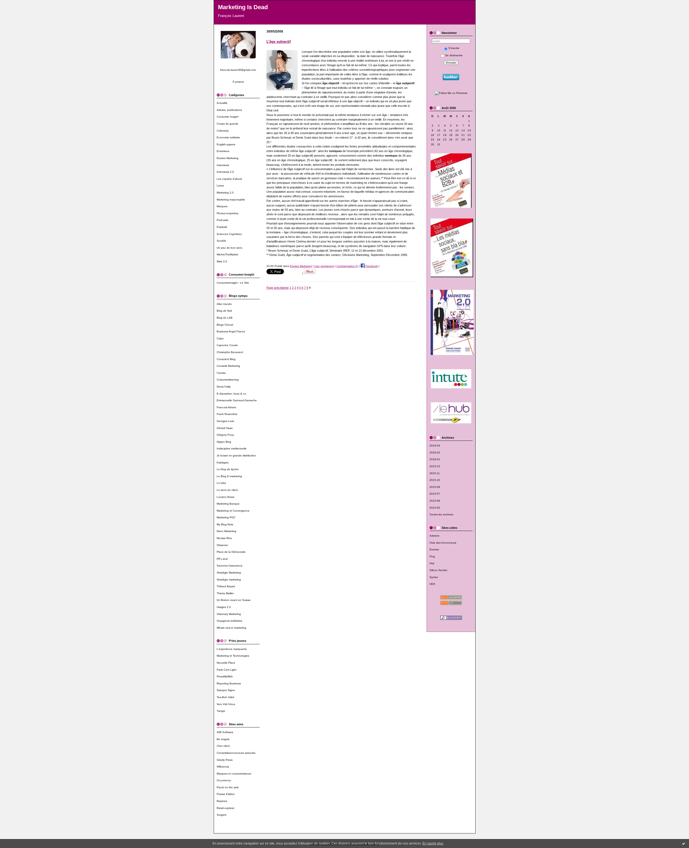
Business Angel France (231, 331)
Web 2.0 (222, 261)
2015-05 (435, 507)
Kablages (223, 462)
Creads (221, 372)
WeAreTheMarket (227, 254)
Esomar (434, 549)
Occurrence (224, 780)
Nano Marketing (226, 531)
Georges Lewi (225, 421)
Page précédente (277, 287)
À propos (238, 81)
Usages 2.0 (224, 607)
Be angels (223, 739)
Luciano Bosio (225, 496)
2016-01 (435, 459)
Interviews (223, 165)
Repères (222, 801)
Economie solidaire (228, 137)
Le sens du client (227, 489)
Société (221, 240)
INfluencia (223, 766)
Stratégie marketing (229, 579)
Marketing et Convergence (233, 510)
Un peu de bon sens (229, 247)
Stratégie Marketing (229, 572)
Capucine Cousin (227, 345)
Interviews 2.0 (225, 171)
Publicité (222, 227)
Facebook (371, 266)
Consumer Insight (227, 116)
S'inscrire (453, 48)
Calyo (220, 338)
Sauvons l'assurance (229, 565)
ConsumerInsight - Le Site (233, 282)
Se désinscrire (454, 55)
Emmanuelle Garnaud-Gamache (237, 400)
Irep (432, 563)
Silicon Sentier (438, 570)
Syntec (434, 577)
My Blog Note (225, 524)
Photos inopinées (227, 213)
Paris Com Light (226, 669)
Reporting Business (229, 683)
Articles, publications (229, 109)
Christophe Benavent (230, 352)
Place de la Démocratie (231, 551)
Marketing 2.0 (225, 192)
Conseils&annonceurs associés (236, 752)
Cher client (223, 745)
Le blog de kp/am (227, 469)
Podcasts (222, 220)
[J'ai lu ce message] (683, 843)
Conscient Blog (226, 359)
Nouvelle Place (226, 662)
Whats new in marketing (231, 627)
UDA (432, 583)
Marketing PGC (226, 517)
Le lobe (221, 482)
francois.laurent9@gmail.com (238, 69)
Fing (432, 556)
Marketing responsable (231, 199)
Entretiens (223, 151)
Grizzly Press (225, 759)
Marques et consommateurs (234, 773)
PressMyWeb (225, 676)
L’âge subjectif (278, 42)
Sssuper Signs (226, 690)
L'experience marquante (232, 649)
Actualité (222, 102)
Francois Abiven (226, 407)
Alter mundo (224, 303)
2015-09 (435, 486)
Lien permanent (324, 266)
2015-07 (435, 493)
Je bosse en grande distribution (236, 455)
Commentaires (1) (347, 266)
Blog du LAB (225, 317)
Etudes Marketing (227, 158)
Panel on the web (228, 787)
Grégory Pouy (225, 434)
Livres (220, 185)
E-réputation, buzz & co (231, 393)
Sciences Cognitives (229, 234)
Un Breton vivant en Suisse (234, 600)
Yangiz (221, 710)
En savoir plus (433, 843)
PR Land (222, 558)
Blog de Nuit (224, 310)
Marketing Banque (228, 503)
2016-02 (435, 452)
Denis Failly (224, 386)
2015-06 (435, 500)
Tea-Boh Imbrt (225, 697)
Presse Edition (226, 794)
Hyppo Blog (224, 441)
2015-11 (435, 473)
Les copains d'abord (229, 178)
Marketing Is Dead (243, 7)
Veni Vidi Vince (226, 704)
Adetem (434, 535)
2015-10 (435, 479)
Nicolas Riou (224, 538)
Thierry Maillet (225, 593)
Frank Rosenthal (227, 414)
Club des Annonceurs (443, 542)
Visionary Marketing (229, 614)
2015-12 (435, 466)
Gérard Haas (225, 428)
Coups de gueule (227, 123)
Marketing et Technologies (233, 655)
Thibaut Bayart (226, 586)
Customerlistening (228, 379)
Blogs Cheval (225, 324)
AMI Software (225, 732)
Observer (222, 545)
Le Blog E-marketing (229, 476)
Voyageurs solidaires (229, 620)
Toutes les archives (441, 514)
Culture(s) (223, 130)
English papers (226, 144)
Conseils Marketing (228, 365)
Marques (222, 206)
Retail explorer (225, 808)
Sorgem (221, 814)
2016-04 (435, 445)
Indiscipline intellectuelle (232, 448)
